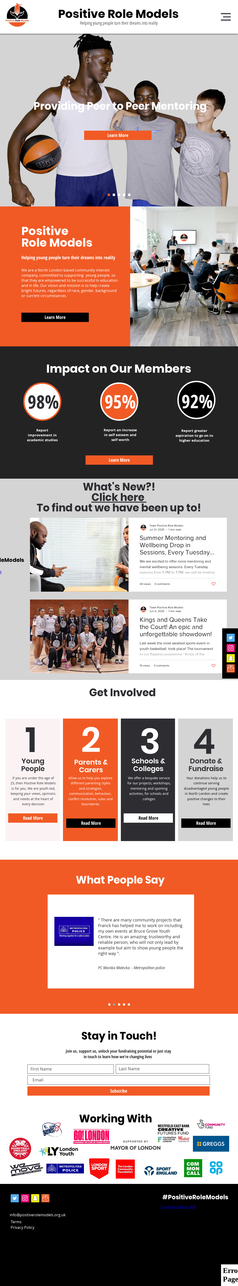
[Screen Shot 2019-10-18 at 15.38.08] (231, 668)
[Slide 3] (129, 195)
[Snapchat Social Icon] (231, 658)
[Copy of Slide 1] (114, 1005)
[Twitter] (231, 638)
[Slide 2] (124, 195)
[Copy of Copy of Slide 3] (114, 195)
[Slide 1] (109, 195)
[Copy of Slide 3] (119, 195)
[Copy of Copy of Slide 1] (129, 1005)
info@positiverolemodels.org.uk (38, 1214)
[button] (226, 17)
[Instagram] (231, 648)
